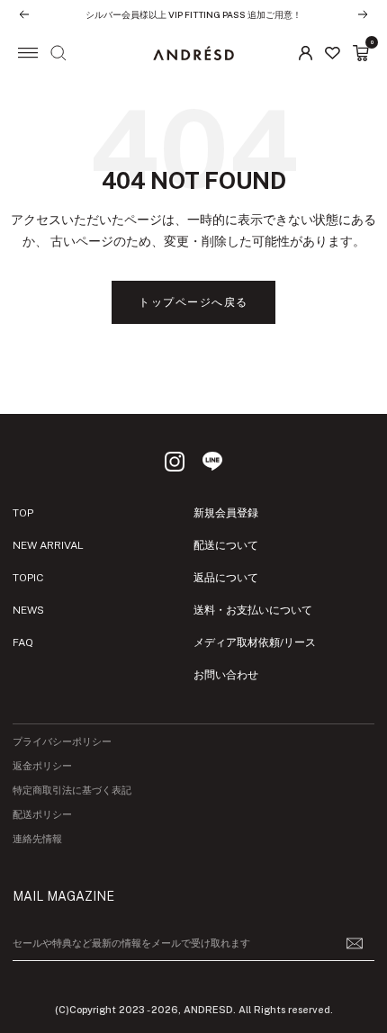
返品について (226, 577)
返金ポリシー (42, 766)
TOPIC (28, 577)
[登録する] (354, 943)
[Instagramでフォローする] (174, 462)
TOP (23, 513)
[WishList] (332, 53)
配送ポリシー (42, 815)
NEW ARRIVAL (48, 545)
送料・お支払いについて (253, 610)
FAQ (23, 642)
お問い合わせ (226, 674)
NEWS (28, 610)
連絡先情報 (37, 839)
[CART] (361, 53)
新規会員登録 (226, 513)
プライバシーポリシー (62, 742)
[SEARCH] (58, 53)
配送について (226, 545)
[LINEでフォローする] (212, 462)
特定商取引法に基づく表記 (72, 790)
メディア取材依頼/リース (255, 642)
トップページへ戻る (193, 302)
